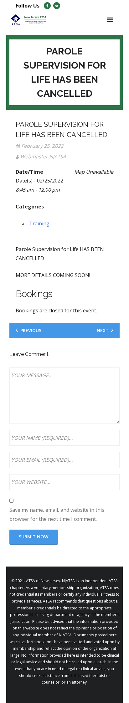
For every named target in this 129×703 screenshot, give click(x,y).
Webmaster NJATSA (43, 156)
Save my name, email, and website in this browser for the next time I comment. (56, 514)
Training (39, 223)
